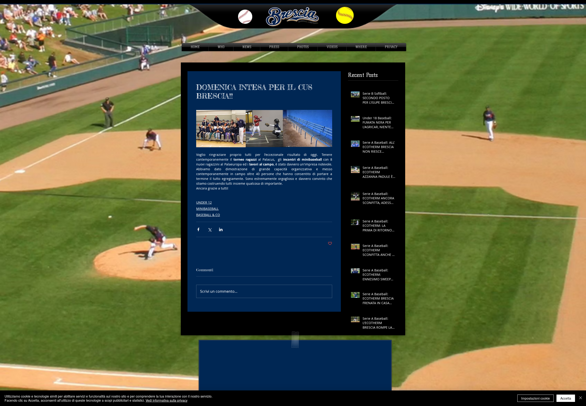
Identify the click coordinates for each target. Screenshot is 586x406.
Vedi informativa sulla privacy (166, 400)
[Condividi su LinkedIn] (221, 229)
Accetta (565, 398)
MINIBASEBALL (207, 208)
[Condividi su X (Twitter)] (209, 229)
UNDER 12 (204, 202)
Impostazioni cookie (535, 398)
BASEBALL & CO (208, 215)
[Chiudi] (580, 398)
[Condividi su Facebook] (198, 229)
